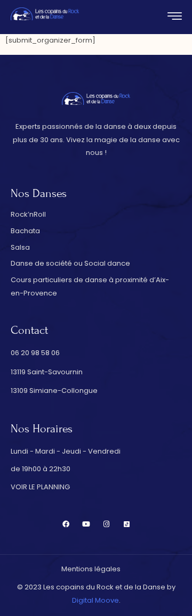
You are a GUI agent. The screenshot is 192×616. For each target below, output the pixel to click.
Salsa (20, 247)
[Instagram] (106, 524)
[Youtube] (86, 524)
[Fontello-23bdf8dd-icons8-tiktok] (126, 524)
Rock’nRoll (28, 214)
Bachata (25, 231)
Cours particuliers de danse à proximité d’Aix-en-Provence (90, 286)
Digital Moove (95, 600)
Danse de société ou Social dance (70, 263)
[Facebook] (65, 524)
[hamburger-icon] (175, 18)
